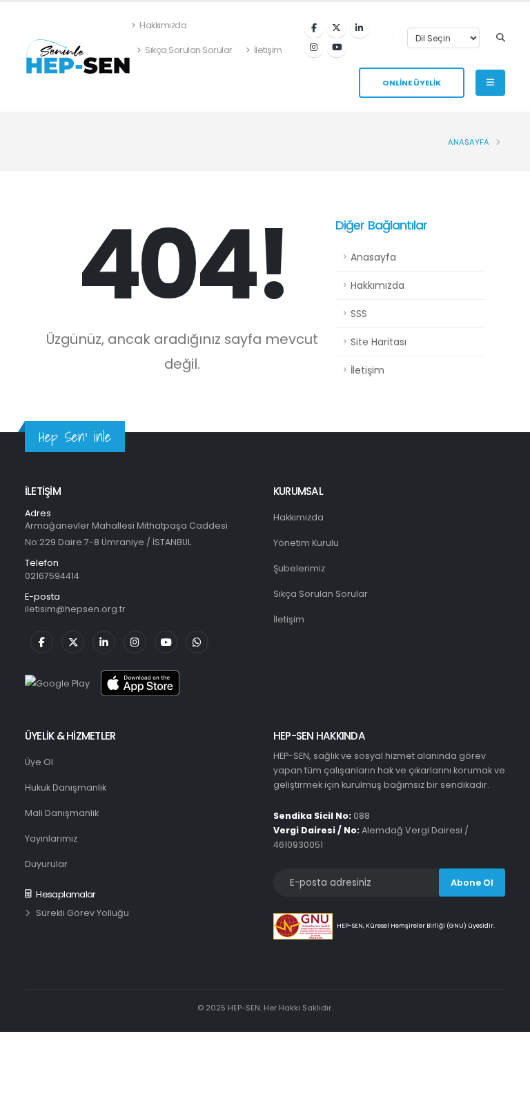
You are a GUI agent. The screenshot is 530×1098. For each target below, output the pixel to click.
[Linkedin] (359, 28)
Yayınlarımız (51, 838)
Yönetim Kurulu (306, 543)
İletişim (267, 50)
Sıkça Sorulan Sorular (188, 50)
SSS (359, 314)
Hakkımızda (162, 25)
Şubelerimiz (299, 568)
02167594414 (52, 576)
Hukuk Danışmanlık (65, 787)
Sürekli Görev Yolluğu (82, 913)
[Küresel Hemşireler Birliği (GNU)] (305, 926)
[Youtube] (336, 47)
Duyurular (46, 864)
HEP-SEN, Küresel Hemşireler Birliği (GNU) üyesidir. (416, 926)
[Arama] (500, 38)
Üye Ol (39, 762)
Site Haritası (378, 342)
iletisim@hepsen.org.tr (75, 609)
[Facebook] (314, 28)
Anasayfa (468, 142)
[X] (336, 28)
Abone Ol (472, 882)
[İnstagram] (314, 47)
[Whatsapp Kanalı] (197, 642)
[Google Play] (57, 683)
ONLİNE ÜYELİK (411, 82)
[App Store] (140, 683)
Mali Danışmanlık (62, 813)
